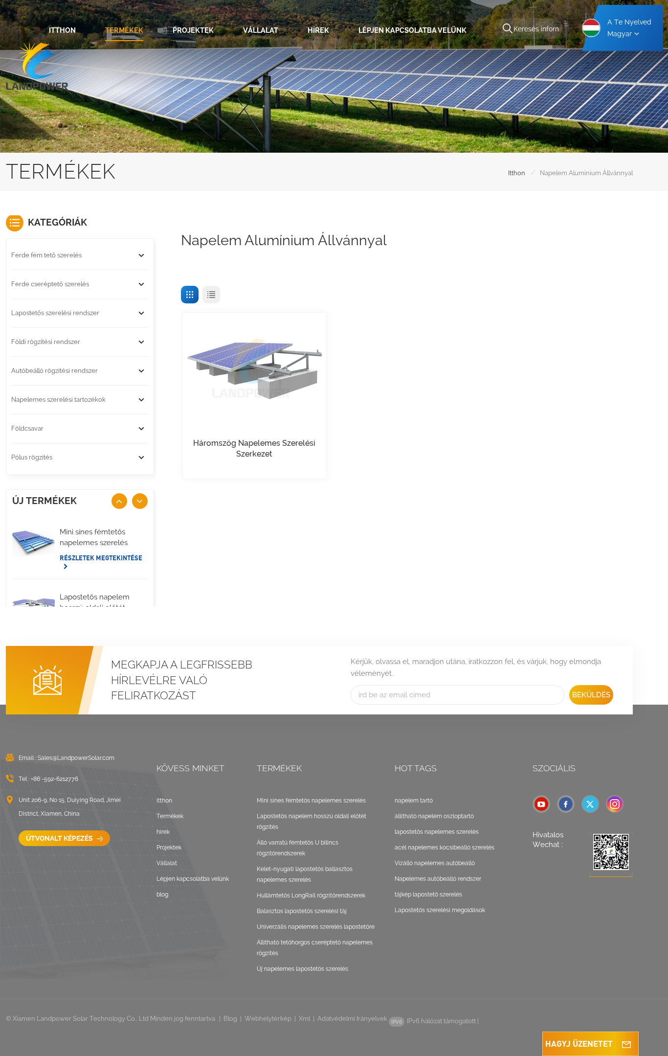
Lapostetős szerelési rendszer (55, 313)
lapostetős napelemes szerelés (437, 831)
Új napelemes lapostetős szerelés (302, 968)
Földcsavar (27, 428)
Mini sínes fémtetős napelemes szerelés (94, 537)
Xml (304, 1018)
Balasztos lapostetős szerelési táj (302, 911)
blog (162, 894)
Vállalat (260, 30)
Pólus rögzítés (31, 457)
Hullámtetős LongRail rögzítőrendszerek (311, 895)
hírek (318, 30)
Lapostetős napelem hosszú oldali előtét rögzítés (311, 821)
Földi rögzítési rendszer (45, 341)
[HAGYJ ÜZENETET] (626, 1044)
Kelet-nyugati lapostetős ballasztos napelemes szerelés (305, 874)
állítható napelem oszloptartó (434, 816)
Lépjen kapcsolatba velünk (412, 30)
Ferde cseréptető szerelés (50, 284)
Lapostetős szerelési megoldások (440, 910)
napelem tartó (414, 800)
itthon (62, 30)
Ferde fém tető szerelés (46, 255)
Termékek (124, 30)
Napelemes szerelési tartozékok (58, 399)
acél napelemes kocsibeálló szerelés (444, 847)
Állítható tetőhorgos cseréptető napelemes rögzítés (315, 948)
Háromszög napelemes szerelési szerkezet (254, 448)
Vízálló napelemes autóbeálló (435, 863)
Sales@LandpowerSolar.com (76, 758)
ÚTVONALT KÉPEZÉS (60, 838)
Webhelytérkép (268, 1018)
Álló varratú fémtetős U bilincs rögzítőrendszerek (297, 848)
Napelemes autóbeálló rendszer (438, 878)
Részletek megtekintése (101, 558)
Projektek (193, 30)
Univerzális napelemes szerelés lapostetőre (316, 926)
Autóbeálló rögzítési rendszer (54, 370)
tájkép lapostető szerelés (428, 894)
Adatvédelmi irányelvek (352, 1018)
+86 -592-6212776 (54, 779)
